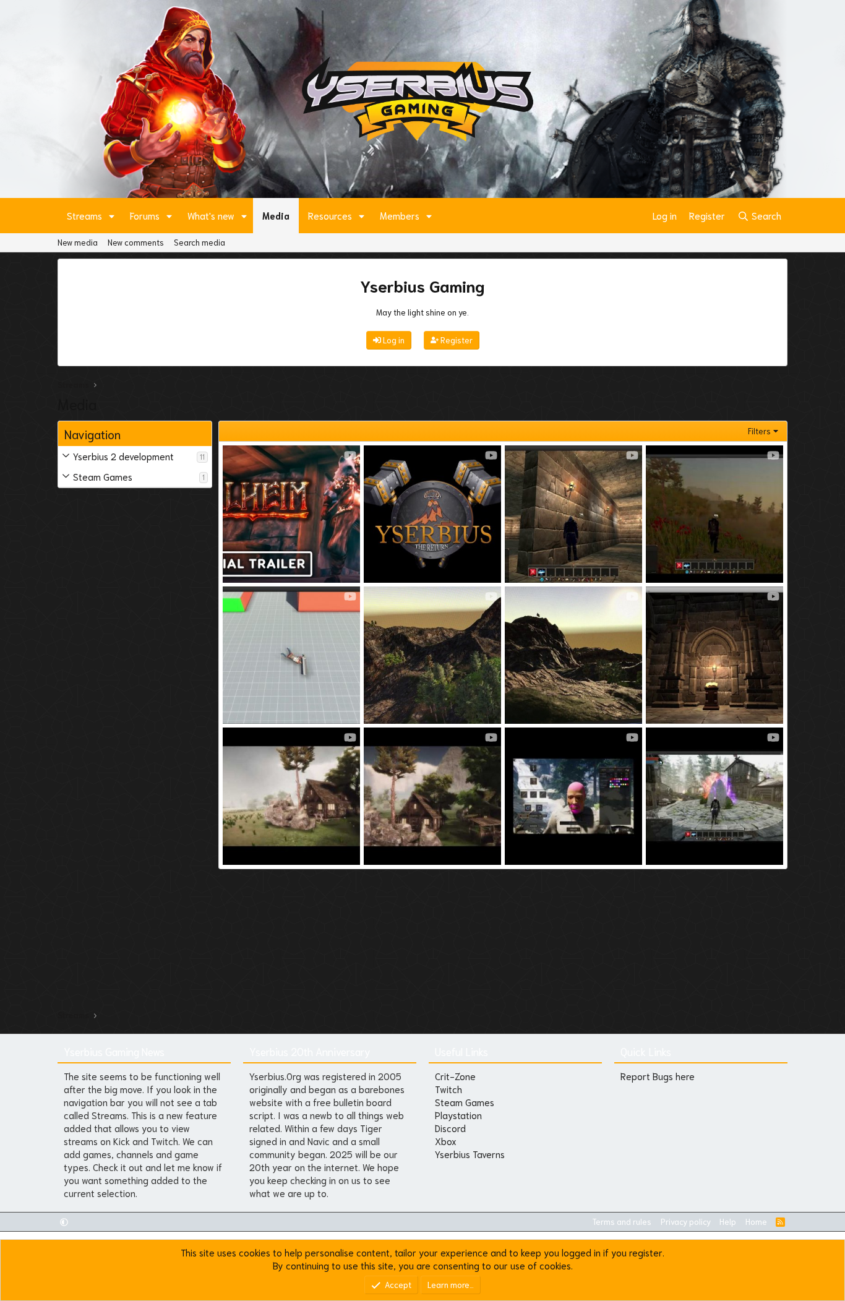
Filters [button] (759, 431)
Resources (330, 215)
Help (727, 1221)
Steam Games (102, 476)
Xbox (446, 1141)
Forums (145, 215)
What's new (210, 215)
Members (399, 215)
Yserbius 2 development (123, 456)
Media (276, 215)
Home (756, 1221)
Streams (84, 215)
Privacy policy (686, 1221)
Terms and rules (621, 1221)
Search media (199, 242)
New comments (136, 242)
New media (78, 242)
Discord (450, 1128)
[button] (112, 215)
